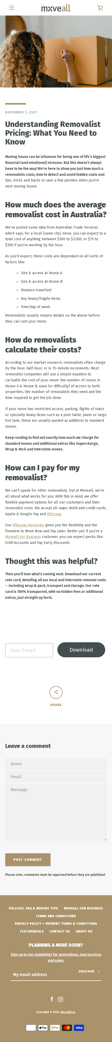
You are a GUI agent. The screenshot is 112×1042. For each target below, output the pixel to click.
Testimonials (32, 931)
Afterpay (54, 514)
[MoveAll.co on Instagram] (60, 999)
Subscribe (87, 971)
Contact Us (60, 931)
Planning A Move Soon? (56, 945)
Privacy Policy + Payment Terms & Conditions (56, 924)
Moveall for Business (83, 908)
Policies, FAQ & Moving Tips (33, 908)
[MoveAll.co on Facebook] (51, 999)
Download (81, 650)
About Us (84, 931)
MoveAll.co (68, 1012)
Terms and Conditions (56, 916)
